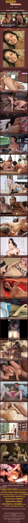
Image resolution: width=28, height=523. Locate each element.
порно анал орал (9, 489)
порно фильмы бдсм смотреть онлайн (12, 501)
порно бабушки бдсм (7, 494)
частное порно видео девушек (14, 492)
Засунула (11, 29)
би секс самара (18, 494)
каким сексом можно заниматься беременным (15, 496)
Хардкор (23, 29)
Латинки (17, 29)
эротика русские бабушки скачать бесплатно (16, 490)
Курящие (6, 29)
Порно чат (16, 7)
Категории (11, 7)
